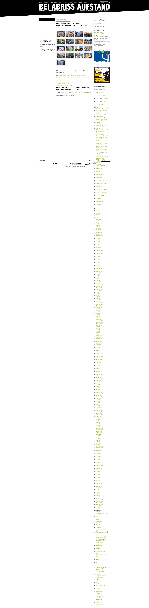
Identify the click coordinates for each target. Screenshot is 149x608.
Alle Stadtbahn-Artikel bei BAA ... (101, 65)
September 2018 (99, 361)
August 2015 (98, 416)
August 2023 (98, 273)
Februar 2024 (99, 264)
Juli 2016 (98, 399)
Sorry (106, 88)
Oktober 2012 (99, 467)
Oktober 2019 (99, 341)
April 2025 (98, 243)
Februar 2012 (99, 479)
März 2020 (98, 334)
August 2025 (98, 237)
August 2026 (98, 219)
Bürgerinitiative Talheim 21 (101, 137)
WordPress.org (99, 214)
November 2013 (99, 447)
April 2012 (98, 476)
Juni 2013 (98, 455)
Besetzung (98, 524)
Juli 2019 (98, 346)
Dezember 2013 (99, 446)
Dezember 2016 (99, 392)
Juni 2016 (98, 401)
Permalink (58, 79)
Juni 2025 (98, 240)
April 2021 (98, 314)
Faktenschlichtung (99, 545)
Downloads (46, 2)
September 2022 (99, 289)
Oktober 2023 (99, 270)
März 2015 (98, 423)
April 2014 (98, 440)
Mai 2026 (98, 223)
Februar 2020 (99, 335)
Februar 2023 (99, 281)
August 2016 (98, 398)
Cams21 (97, 140)
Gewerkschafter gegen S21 (102, 156)
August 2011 (98, 487)
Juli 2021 (98, 310)
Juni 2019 (98, 347)
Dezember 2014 (99, 428)
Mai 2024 (98, 259)
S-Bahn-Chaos (99, 179)
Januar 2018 (98, 373)
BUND (97, 530)
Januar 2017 (98, 390)
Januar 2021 (98, 319)
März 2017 (98, 388)
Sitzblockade (99, 584)
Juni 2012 (98, 473)
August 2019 (98, 344)
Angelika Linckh (99, 521)
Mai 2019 (98, 349)
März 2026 (98, 226)
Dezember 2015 (99, 410)
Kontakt (85, 2)
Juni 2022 (98, 293)
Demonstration (102, 533)
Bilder (97, 526)
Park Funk (98, 171)
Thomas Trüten (99, 197)
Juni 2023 (98, 275)
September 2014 (99, 432)
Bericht (98, 523)
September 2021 (99, 307)
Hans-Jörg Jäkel (99, 557)
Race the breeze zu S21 (101, 174)
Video (98, 593)
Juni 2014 (98, 437)
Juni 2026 (98, 222)
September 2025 (99, 235)
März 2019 (98, 352)
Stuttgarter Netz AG (100, 195)
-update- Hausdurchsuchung (63, 21)
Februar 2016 (99, 407)
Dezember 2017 (99, 374)
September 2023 (99, 271)
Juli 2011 (98, 489)
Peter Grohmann (100, 571)
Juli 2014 (98, 435)
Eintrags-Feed (99, 211)
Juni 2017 (98, 383)
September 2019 (99, 343)
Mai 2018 (98, 367)
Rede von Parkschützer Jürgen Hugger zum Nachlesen (72, 75)
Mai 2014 (98, 438)
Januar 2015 (98, 426)
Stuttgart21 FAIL (99, 191)
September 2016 (99, 396)
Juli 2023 (98, 274)
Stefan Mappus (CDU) (100, 585)
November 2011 (99, 483)
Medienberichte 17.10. (61, 19)
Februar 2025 (99, 246)
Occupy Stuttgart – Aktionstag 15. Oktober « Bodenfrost (77, 92)
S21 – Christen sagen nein (101, 180)
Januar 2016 (98, 408)
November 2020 (99, 322)
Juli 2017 (98, 382)
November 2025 (99, 232)
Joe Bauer (98, 559)
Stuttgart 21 (98, 587)
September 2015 (99, 414)
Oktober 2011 (99, 485)
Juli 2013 (98, 453)
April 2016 (98, 404)
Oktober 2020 (99, 323)
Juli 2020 (98, 328)
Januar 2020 (98, 337)
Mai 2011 (98, 492)
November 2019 (99, 340)
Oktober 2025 (99, 234)
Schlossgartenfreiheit (100, 182)
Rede (98, 579)
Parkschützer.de (99, 173)
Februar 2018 (99, 371)
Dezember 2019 (99, 338)
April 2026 (98, 225)
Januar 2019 (98, 355)
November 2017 (99, 376)
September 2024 (99, 253)
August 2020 (98, 326)
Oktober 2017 (99, 377)
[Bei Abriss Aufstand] (74, 7)
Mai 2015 (98, 420)
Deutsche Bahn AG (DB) (101, 536)
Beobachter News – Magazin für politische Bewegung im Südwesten (101, 118)
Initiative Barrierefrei (100, 165)
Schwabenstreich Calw (101, 185)
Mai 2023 (98, 277)
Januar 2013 (98, 462)
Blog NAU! (98, 122)
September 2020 (99, 325)
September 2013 (99, 450)
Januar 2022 (98, 301)
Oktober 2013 (99, 449)
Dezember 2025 (99, 231)
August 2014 (98, 434)
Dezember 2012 (99, 464)
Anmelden (98, 210)
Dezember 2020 (99, 320)
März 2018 (98, 370)
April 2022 (98, 296)
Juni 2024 (98, 258)
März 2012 (98, 477)
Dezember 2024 (99, 249)
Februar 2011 (98, 497)
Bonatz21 (98, 123)
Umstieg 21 (98, 200)
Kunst (75, 2)
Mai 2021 (98, 313)
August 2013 (98, 452)
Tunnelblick (98, 198)
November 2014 (99, 429)
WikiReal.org (98, 204)
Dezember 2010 (99, 499)
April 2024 (98, 261)
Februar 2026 (99, 228)
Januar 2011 (98, 498)
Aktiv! (40, 2)
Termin (97, 590)
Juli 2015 (98, 417)
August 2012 (98, 470)
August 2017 (98, 380)
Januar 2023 (98, 283)
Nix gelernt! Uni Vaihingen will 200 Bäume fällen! (101, 103)
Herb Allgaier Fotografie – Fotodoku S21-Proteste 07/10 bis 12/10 (101, 160)
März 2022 (98, 298)
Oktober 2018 (99, 359)
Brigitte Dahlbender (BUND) (101, 529)
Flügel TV (98, 155)
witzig (97, 605)
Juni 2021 (98, 311)
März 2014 (98, 441)
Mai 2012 (98, 474)
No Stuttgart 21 (99, 170)
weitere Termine (42, 34)
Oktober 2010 (99, 502)
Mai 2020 (98, 331)
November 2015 (99, 411)
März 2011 (98, 495)
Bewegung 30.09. (99, 120)
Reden (59, 2)
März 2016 (98, 405)
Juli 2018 (98, 364)
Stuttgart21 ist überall (100, 194)
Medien (99, 566)
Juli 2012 (98, 471)
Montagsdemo (101, 568)
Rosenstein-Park (99, 177)
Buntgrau (98, 128)
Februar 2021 (99, 317)
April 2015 (98, 422)
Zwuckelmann (99, 206)
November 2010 (99, 501)
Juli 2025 (98, 238)
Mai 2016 (98, 402)
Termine (80, 2)
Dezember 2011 (99, 482)
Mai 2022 (98, 295)
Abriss (97, 514)
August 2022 (98, 290)
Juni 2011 (98, 491)
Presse (64, 2)
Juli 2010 (98, 507)
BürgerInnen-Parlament (101, 138)
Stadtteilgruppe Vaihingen (101, 189)
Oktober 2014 (99, 431)
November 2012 (99, 465)
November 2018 (99, 358)
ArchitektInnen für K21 (101, 114)
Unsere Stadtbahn (100, 201)
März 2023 (98, 280)
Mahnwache (98, 564)
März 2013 (98, 459)
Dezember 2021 (99, 302)
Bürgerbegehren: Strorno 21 (102, 135)
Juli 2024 (98, 256)
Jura (52, 2)
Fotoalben (70, 2)
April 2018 (98, 368)
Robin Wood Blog (99, 176)
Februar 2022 (99, 299)
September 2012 (99, 468)
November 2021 (99, 304)
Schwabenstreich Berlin (101, 183)
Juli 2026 (98, 220)
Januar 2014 (98, 444)
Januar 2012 (98, 480)
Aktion (98, 516)
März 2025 (98, 244)
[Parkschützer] (76, 164)
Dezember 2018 (99, 356)
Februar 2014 (99, 443)
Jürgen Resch (98, 561)
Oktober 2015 (99, 413)
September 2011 (99, 486)
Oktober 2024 (99, 252)
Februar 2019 (99, 353)
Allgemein (70, 77)
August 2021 (98, 308)
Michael (74, 27)
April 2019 (98, 350)
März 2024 (98, 262)
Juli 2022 (98, 292)
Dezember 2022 (99, 284)
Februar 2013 (99, 461)
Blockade (98, 527)
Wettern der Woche (100, 601)
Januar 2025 (98, 247)
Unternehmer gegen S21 (101, 203)
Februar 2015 (99, 425)
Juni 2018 (98, 365)
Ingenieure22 (98, 164)
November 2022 (99, 286)
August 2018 (98, 362)
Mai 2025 (98, 241)
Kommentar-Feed (99, 213)
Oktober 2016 (99, 395)
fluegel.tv (97, 547)
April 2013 (98, 458)
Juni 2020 (98, 329)
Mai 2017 (98, 384)
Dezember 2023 (99, 267)
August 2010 (98, 505)
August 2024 (98, 255)
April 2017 (98, 386)
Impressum (42, 160)
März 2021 (98, 316)
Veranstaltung (99, 591)
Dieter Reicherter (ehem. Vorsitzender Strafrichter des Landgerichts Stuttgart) (101, 541)
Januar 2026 (98, 229)
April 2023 (98, 279)
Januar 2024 (98, 265)
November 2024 (99, 250)
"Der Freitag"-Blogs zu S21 (102, 108)
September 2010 (99, 504)
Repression (98, 580)
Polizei (97, 572)
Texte (55, 2)
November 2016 (99, 394)
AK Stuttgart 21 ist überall (101, 110)
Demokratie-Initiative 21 (101, 141)
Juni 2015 (98, 419)
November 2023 (99, 268)
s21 (97, 582)
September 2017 (99, 378)
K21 (96, 562)
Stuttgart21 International (101, 192)
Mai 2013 (98, 456)
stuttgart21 (98, 588)
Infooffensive (98, 162)
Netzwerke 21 (99, 168)
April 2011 (98, 493)
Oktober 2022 (99, 287)
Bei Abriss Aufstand (45, 13)
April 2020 (98, 332)
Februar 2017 (99, 389)
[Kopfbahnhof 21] (60, 164)
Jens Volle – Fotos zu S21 (101, 167)
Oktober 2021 (99, 305)
